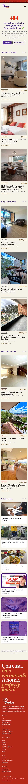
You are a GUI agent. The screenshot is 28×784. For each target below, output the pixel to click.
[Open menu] (24, 6)
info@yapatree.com (7, 781)
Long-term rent (6, 722)
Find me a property (7, 731)
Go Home (7, 42)
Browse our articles (19, 651)
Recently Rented (6, 771)
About (3, 740)
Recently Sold (5, 769)
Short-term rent (6, 724)
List (3, 727)
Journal (4, 758)
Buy (3, 718)
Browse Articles (19, 42)
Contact (4, 742)
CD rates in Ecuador (7, 760)
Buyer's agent (5, 729)
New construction (6, 720)
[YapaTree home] (6, 6)
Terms (3, 751)
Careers (4, 744)
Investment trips (6, 733)
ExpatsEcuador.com (7, 747)
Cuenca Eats (5, 762)
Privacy (4, 749)
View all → (24, 52)
